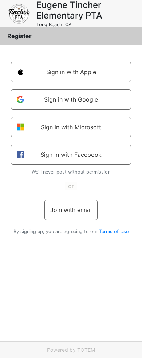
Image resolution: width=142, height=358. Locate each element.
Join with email (71, 209)
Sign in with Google (71, 99)
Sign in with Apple (71, 72)
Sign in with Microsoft (71, 127)
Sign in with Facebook (71, 154)
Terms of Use (114, 231)
